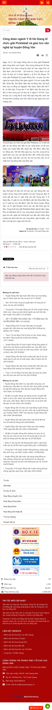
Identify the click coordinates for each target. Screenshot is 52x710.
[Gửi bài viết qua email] (38, 55)
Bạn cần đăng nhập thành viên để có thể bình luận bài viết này (25, 276)
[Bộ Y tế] (26, 531)
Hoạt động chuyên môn (12, 496)
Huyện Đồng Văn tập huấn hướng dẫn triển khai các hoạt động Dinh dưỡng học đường (25, 367)
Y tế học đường (9, 517)
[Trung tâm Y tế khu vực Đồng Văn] (26, 8)
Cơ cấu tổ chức (9, 490)
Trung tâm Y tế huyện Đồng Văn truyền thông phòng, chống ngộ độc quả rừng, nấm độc (25, 469)
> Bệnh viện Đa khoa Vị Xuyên (14, 638)
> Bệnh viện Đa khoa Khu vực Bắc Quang (18, 634)
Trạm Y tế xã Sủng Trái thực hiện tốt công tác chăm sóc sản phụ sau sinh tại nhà (25, 373)
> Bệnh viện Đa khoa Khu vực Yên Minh (17, 649)
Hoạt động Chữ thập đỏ (12, 511)
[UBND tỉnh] (26, 551)
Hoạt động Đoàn (10, 506)
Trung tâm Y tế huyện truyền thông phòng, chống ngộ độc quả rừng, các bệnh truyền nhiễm (25, 450)
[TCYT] (26, 560)
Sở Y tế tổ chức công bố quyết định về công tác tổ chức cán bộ (24, 303)
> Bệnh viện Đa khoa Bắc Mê (13, 645)
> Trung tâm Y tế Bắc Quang (13, 653)
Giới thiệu (7, 485)
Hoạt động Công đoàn (12, 501)
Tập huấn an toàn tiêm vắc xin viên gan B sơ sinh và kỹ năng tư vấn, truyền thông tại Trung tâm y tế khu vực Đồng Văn (26, 614)
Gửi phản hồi (37, 708)
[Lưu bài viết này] (47, 55)
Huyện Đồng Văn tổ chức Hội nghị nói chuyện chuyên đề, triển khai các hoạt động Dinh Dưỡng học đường (24, 328)
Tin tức (6, 480)
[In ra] (42, 55)
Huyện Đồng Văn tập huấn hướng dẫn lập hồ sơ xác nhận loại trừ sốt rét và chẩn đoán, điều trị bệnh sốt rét (25, 357)
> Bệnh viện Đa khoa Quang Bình (15, 642)
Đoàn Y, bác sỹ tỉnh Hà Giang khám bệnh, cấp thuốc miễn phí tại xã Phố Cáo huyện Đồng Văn (25, 444)
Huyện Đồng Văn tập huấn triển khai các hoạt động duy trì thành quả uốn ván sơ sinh (25, 296)
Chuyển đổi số (9, 522)
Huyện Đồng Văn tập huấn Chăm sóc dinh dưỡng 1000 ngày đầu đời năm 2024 (23, 427)
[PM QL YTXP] (26, 571)
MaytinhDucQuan (30, 696)
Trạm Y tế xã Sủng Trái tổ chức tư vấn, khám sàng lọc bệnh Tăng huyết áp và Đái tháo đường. (24, 336)
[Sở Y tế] (26, 541)
